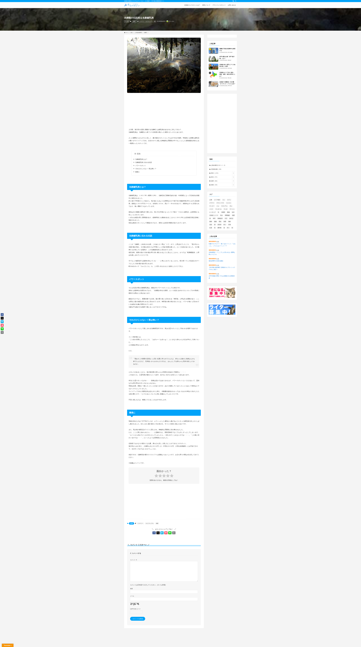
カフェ (229, 199)
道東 (214, 181)
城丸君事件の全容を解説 (216, 261)
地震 (233, 215)
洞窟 (155, 21)
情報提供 (220, 218)
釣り (228, 227)
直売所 (219, 224)
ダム (231, 206)
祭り (225, 224)
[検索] (235, 1)
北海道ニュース (213, 215)
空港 (229, 224)
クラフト (211, 203)
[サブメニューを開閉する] (233, 173)
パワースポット (140, 165)
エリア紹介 (217, 199)
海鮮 (229, 221)
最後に (137, 172)
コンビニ (228, 203)
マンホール (218, 209)
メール (132, 596)
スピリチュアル (149, 21)
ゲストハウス (220, 203)
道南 (214, 185)
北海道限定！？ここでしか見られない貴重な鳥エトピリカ (222, 253)
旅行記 (231, 218)
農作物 (219, 227)
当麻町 (134, 21)
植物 (215, 221)
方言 (226, 218)
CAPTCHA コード (135, 609)
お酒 (210, 199)
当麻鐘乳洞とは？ (141, 159)
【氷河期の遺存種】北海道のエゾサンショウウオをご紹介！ (222, 268)
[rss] (233, 1)
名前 (131, 588)
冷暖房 (223, 212)
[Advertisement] (164, 109)
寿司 (214, 218)
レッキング (212, 212)
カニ (224, 199)
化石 (233, 212)
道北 (214, 177)
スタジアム (224, 206)
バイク (211, 209)
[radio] (156, 476)
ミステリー (141, 21)
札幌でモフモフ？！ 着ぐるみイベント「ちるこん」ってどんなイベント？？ (222, 245)
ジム (218, 206)
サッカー (211, 206)
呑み (221, 215)
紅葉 (210, 227)
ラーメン (232, 209)
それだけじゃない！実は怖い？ (145, 168)
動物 (228, 212)
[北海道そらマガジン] (132, 5)
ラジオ (225, 209)
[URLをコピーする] (173, 532)
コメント (133, 560)
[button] (154, 532)
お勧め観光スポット (218, 165)
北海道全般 (216, 169)
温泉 (210, 224)
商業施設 (227, 215)
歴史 (220, 221)
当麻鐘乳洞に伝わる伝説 (143, 162)
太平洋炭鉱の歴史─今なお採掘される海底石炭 (222, 277)
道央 (214, 173)
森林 (210, 221)
